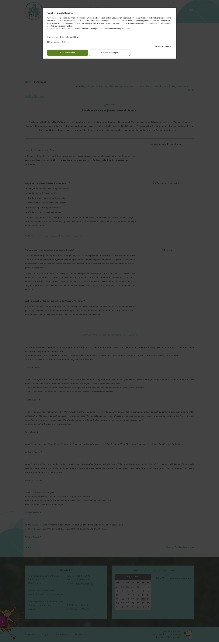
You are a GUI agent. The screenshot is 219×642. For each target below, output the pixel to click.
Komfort (66, 42)
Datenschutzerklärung (69, 37)
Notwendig (55, 42)
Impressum (52, 37)
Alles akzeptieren (67, 53)
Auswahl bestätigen (109, 53)
